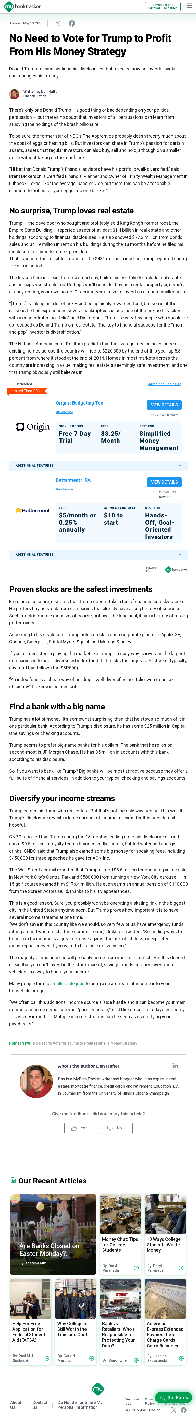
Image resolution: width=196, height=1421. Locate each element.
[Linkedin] (175, 1066)
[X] (173, 1410)
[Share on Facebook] (72, 23)
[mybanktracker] (20, 6)
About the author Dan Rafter (88, 1066)
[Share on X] (57, 23)
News (26, 1043)
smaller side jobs (67, 983)
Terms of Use (132, 1401)
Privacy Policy (150, 1401)
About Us (15, 1405)
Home (14, 1043)
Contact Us (39, 1405)
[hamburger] (189, 5)
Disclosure (64, 412)
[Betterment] (33, 510)
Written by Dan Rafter (41, 91)
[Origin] (33, 427)
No (119, 1128)
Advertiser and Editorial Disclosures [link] (163, 6)
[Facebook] (183, 1410)
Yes (84, 1128)
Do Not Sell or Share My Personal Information (80, 1405)
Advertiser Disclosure (164, 384)
